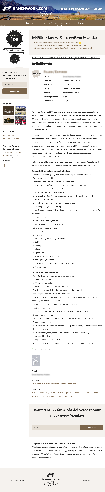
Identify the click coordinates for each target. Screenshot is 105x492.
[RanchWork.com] (51, 479)
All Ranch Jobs (38, 392)
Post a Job (25, 23)
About (68, 23)
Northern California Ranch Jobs (63, 383)
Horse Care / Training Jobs (47, 396)
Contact (81, 23)
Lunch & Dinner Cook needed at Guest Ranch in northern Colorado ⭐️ (57, 43)
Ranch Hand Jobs (66, 396)
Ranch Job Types (9, 135)
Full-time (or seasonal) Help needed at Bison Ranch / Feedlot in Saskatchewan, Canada (63, 48)
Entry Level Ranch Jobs (54, 392)
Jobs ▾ (38, 23)
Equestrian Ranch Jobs (74, 392)
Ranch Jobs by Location (11, 138)
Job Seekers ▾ (53, 23)
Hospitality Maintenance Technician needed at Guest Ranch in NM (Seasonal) (59, 45)
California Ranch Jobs (41, 383)
